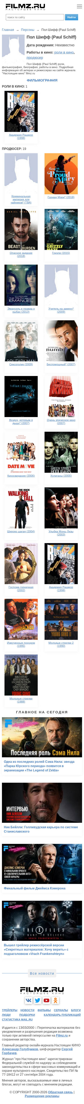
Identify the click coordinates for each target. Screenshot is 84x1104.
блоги (76, 1010)
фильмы (44, 1010)
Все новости (42, 973)
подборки (27, 1014)
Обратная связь (60, 1092)
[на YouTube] (46, 1000)
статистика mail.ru (17, 1019)
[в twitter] (37, 1000)
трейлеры (9, 1010)
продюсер (35, 58)
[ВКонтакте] (28, 1000)
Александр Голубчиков (20, 1049)
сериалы (61, 1010)
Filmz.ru (62, 1035)
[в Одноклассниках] (55, 1000)
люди (6, 1014)
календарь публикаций (62, 1014)
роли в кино (64, 52)
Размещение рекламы (42, 1096)
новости (27, 1010)
